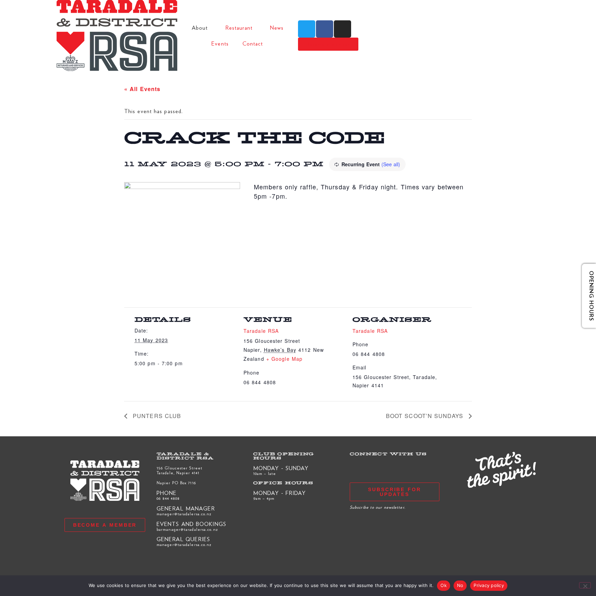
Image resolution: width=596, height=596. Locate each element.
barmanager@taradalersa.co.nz (187, 529)
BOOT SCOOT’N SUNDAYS (425, 416)
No (460, 585)
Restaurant (239, 27)
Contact (252, 43)
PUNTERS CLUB (156, 416)
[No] (585, 585)
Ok (443, 585)
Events (220, 43)
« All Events (142, 89)
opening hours (586, 295)
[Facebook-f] (324, 29)
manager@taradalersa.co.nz (184, 513)
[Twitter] (306, 29)
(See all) (390, 164)
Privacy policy (489, 585)
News (277, 27)
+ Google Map (284, 358)
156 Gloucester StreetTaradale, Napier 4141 (179, 470)
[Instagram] (342, 29)
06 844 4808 (168, 498)
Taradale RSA (261, 330)
